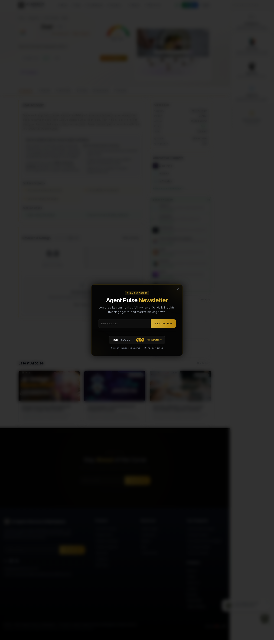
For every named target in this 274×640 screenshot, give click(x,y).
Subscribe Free (163, 323)
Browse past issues (153, 348)
